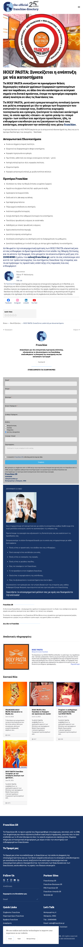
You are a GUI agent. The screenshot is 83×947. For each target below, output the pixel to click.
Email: (54, 923)
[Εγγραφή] (37, 899)
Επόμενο (75, 330)
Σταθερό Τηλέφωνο (11, 414)
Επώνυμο (8, 397)
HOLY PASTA (37, 649)
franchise (70, 124)
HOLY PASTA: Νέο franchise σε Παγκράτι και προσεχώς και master (41, 712)
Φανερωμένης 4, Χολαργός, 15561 (15, 481)
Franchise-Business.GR (53, 884)
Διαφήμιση (7, 923)
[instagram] (11, 881)
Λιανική (9, 428)
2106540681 (9, 257)
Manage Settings (31, 938)
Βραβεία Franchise (10, 919)
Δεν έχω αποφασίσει (13, 432)
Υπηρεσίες (10, 430)
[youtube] (15, 881)
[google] (4, 881)
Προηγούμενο (8, 330)
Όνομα (7, 389)
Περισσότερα (75, 664)
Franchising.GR (50, 881)
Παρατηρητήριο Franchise (13, 916)
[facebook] (8, 881)
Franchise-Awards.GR (52, 891)
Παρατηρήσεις (9, 445)
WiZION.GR (48, 895)
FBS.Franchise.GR (51, 888)
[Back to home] (20, 7)
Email (7, 380)
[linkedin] (18, 881)
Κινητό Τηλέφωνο (11, 406)
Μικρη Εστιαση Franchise (40, 652)
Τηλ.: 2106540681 (50, 919)
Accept (10, 938)
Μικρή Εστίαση (11, 426)
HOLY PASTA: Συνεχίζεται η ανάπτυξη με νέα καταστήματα (39, 74)
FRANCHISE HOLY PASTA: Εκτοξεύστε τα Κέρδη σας (13, 712)
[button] (79, 7)
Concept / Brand (10, 436)
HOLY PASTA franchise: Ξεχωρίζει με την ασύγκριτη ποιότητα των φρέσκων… (14, 774)
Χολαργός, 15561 (50, 916)
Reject (19, 938)
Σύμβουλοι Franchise (11, 912)
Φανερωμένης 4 (50, 912)
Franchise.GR (10, 284)
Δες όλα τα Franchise (11, 624)
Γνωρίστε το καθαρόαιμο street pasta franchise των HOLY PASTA (67, 712)
